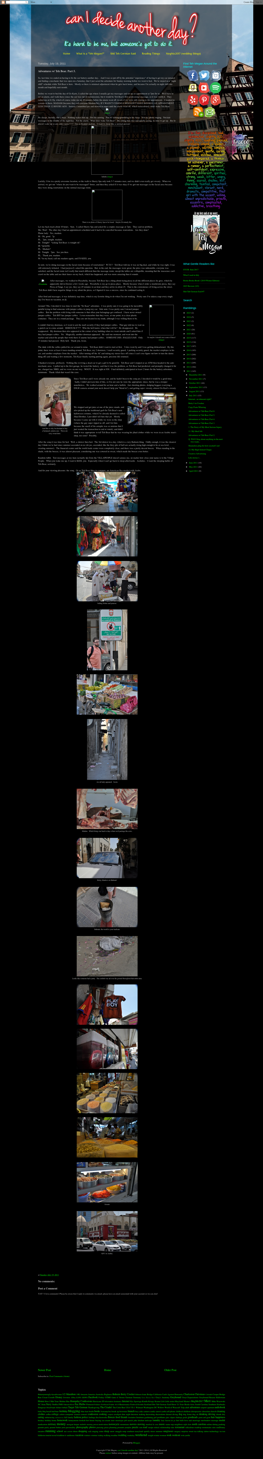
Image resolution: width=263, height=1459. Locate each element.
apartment (210, 1407)
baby (40, 1411)
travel (54, 1435)
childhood (179, 1411)
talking (200, 1431)
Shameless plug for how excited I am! (204, 445)
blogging (74, 1411)
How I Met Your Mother (55, 1401)
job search (128, 1420)
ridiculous (189, 1427)
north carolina (199, 1424)
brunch (131, 1411)
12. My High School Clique (200, 449)
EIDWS (85, 1397)
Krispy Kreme (154, 1401)
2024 (189, 317)
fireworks (103, 1417)
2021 (189, 329)
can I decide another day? (128, 1450)
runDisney (220, 1427)
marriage (196, 1420)
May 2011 (193, 466)
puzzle (135, 1427)
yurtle (187, 1435)
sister (101, 1431)
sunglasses (168, 1431)
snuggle (118, 1431)
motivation (103, 1424)
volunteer (94, 1435)
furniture (140, 1417)
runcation (41, 1431)
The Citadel (106, 1407)
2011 (189, 371)
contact (108, 1453)
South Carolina (201, 1404)
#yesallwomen (56, 1394)
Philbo (82, 1404)
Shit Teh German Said (123, 53)
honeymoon (73, 1420)
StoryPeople (50, 1407)
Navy (48, 1404)
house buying (95, 1420)
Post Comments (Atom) (59, 1376)
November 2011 (196, 378)
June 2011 (193, 462)
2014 (189, 358)
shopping (82, 1431)
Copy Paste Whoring (197, 407)
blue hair (84, 1411)
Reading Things (151, 53)
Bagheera (108, 1394)
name (168, 1424)
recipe (150, 1427)
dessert (169, 1414)
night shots (187, 1424)
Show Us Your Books (180, 1404)
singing (95, 1431)
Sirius (192, 1404)
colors (62, 1414)
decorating (150, 1414)
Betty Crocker (128, 1394)
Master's (187, 1401)
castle (163, 1411)
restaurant (180, 1427)
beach (48, 1411)
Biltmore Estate (140, 1394)
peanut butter (55, 1427)
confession (93, 1414)
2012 (189, 366)
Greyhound (175, 1397)
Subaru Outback (62, 1407)
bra (109, 1411)
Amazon (84, 1394)
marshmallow (206, 1420)
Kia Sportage (135, 1401)
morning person (92, 1424)
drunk (218, 1414)
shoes (75, 1431)
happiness (220, 1417)
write (182, 1435)
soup (124, 1431)
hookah (82, 1420)
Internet (126, 1401)
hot (87, 1420)
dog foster (187, 1414)
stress (152, 1431)
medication (42, 1424)
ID (103, 1401)
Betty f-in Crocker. (196, 403)
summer (159, 1431)
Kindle (145, 1401)
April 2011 (194, 471)
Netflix (55, 1404)
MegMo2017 (197, 1401)
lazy (163, 1420)
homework (62, 1420)
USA (128, 1407)
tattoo (206, 1431)
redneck (157, 1427)
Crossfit (51, 1397)
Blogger (136, 1442)
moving (141, 1424)
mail (190, 1420)
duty (223, 1414)
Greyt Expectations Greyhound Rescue (198, 1397)
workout (176, 1435)
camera (147, 1411)
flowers (111, 1417)
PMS (61, 1404)
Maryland (179, 1401)
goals (185, 1417)
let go (173, 1420)
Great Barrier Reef (148, 1397)
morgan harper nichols (76, 1424)
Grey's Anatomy (163, 1397)
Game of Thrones (118, 1397)
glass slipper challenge (174, 1417)
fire (97, 1417)
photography (82, 1427)
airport (204, 1407)
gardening (148, 1417)
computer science (72, 1414)
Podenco (97, 1404)
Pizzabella (42, 284)
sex (65, 1431)
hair (213, 1417)
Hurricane (97, 1401)
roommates (206, 1427)
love (186, 1420)
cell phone (171, 1411)
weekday (131, 1435)
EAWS (78, 1397)
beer (57, 1411)
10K (78, 1394)
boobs (91, 1411)
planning (113, 1427)
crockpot (117, 1414)
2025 (189, 312)
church (213, 1411)
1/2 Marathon (68, 1394)
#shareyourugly (44, 1394)
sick (89, 1431)
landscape (148, 1420)
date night (126, 1414)
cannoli (158, 1411)
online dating (212, 1424)
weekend (141, 1435)
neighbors (178, 1424)
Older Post (170, 1370)
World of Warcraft (172, 1407)
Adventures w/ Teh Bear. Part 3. (201, 423)
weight (151, 1435)
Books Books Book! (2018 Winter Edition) (201, 280)
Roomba (140, 1404)
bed (53, 1411)
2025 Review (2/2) (191, 286)
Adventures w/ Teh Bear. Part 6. (201, 411)
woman (163, 1435)
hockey (41, 1420)
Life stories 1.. (194, 457)
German (128, 1397)
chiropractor (196, 1411)
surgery (177, 1431)
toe (221, 1431)
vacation (79, 1435)
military (52, 1424)
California (157, 1394)
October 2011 (195, 383)
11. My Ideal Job (195, 431)
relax (172, 1427)
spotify (147, 1431)
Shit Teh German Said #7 (193, 291)
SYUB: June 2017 (190, 269)
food (118, 1417)
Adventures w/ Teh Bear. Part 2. (201, 435)
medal (222, 1420)
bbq (44, 1411)
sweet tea (193, 1431)
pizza (106, 1427)
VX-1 (132, 1407)
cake (141, 1411)
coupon (110, 1414)
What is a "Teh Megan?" (90, 53)
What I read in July (191, 275)
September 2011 (196, 387)
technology (214, 1431)
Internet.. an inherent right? (199, 399)
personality (70, 1427)
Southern (212, 1404)
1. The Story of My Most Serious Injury (205, 427)
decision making (138, 1414)
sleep (106, 1431)
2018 (189, 342)
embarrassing (49, 1417)
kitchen (141, 1420)
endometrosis (59, 1417)
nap (172, 1424)
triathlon (60, 1435)
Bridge (150, 1394)
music (162, 1424)
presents (120, 1427)
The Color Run (119, 1407)
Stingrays (42, 1407)
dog (180, 1414)
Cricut (44, 1397)
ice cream (106, 1420)
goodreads (193, 1417)
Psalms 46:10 (114, 1404)
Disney (58, 1397)
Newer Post (44, 1370)
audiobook (220, 1407)
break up (115, 1411)
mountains (124, 1424)
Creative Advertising (197, 453)
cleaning (221, 1411)
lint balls (180, 1420)
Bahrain (116, 1394)
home (54, 1420)
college (55, 1414)
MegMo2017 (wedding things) (183, 53)
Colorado (208, 1394)
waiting (100, 1435)
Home (66, 53)
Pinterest (90, 1404)
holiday (48, 1420)
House (41, 1401)
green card (202, 1417)
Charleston (189, 1394)
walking (107, 1435)
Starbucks (221, 1404)
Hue (68, 1401)
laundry (156, 1420)
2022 (189, 325)
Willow (161, 1407)
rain (140, 1427)
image (107, 113)
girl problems (159, 1417)
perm (63, 1427)
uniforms (71, 1435)
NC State (42, 1404)
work (169, 1435)
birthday (63, 1411)
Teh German (81, 1407)
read (145, 1427)
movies (133, 1424)
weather (114, 1435)
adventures (195, 1407)
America (91, 1394)
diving (175, 1414)
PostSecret (105, 1404)
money (61, 1424)
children (186, 1411)
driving (211, 1414)
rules (214, 1427)
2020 (189, 333)
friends (124, 1417)
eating (41, 1417)
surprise (184, 1431)
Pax (76, 1404)
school (60, 1431)
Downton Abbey (69, 1397)
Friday (101, 1397)
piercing (99, 1427)
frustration (132, 1417)
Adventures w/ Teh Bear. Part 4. (201, 419)
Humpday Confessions (81, 1401)
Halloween (220, 1397)
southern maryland (135, 1431)
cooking (103, 1414)
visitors (87, 1435)
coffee (48, 1414)
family (70, 1417)
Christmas (200, 1394)
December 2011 (196, 374)
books (97, 1411)
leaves (167, 1420)
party (47, 1427)
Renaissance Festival (128, 1404)
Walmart (139, 1407)
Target (71, 1407)
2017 (189, 346)
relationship (165, 1427)
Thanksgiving (94, 1407)
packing (221, 1424)
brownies (123, 1411)
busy (137, 1411)
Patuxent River (68, 1404)
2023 (189, 321)
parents (41, 1427)
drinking (203, 1414)
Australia (99, 1394)
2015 (189, 354)
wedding (122, 1435)
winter (157, 1435)
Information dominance (113, 1401)
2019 (189, 337)
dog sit (195, 1414)
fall (65, 1417)
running (50, 1431)
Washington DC (150, 1407)
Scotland (148, 1404)
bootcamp (104, 1411)
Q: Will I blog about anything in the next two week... (205, 440)
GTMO (108, 1397)
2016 (189, 350)
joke (135, 1420)
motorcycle (114, 1424)
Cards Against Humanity (172, 1394)
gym (208, 1417)
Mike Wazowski (218, 1401)
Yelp (183, 1407)
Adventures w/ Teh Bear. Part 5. (201, 415)
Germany (137, 1397)
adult (187, 1407)
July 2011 (193, 395)
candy (152, 1411)
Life (162, 1401)
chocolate (206, 1411)
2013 (189, 362)
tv (66, 1435)
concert (84, 1414)
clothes (41, 1414)
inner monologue (117, 1420)
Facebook (93, 1397)
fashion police (81, 1417)
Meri (207, 1401)
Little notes (169, 1401)
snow (112, 1431)
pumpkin (128, 1427)
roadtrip (198, 1427)
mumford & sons (152, 1424)
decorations (160, 1414)
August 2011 (194, 391)
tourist (48, 1435)
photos (92, 1427)
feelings (92, 1417)
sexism (69, 1431)
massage (214, 1420)
